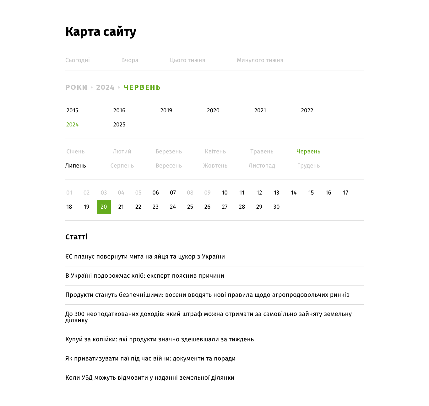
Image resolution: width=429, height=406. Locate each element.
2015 (73, 110)
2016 (119, 110)
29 (259, 207)
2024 (105, 87)
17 (345, 192)
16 (328, 192)
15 (311, 192)
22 (138, 207)
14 (293, 192)
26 (207, 207)
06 (155, 192)
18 (69, 207)
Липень (75, 165)
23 (156, 207)
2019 (166, 110)
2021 (260, 110)
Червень (142, 87)
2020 (213, 110)
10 (225, 192)
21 (121, 207)
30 (276, 207)
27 (225, 207)
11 (241, 192)
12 (259, 192)
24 (173, 207)
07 (173, 192)
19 (86, 207)
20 (103, 207)
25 (190, 207)
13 (277, 192)
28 (242, 207)
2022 (307, 110)
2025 (119, 124)
